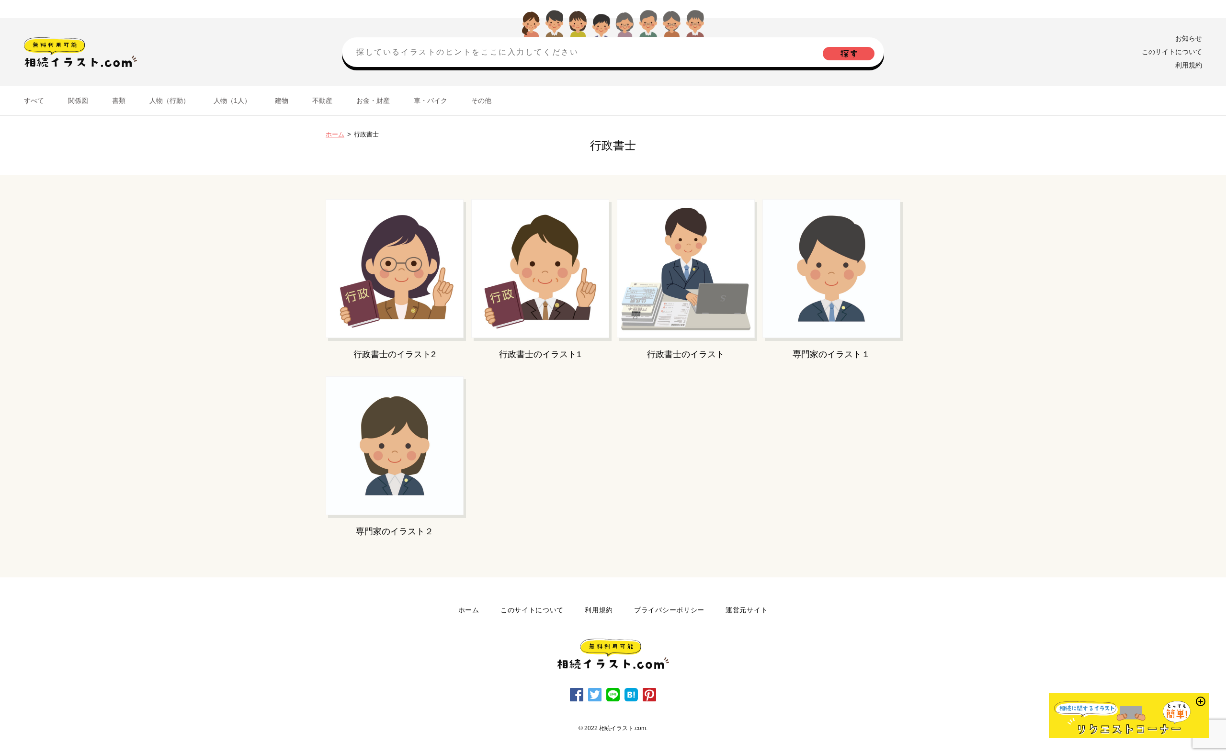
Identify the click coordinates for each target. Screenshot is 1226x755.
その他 (481, 100)
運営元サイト (747, 610)
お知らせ (1188, 38)
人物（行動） (169, 100)
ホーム (335, 134)
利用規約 (1188, 65)
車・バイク (430, 100)
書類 (118, 100)
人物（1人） (232, 100)
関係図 (78, 100)
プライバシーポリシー (669, 610)
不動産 (322, 100)
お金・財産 (373, 100)
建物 (281, 100)
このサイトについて (1172, 52)
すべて (34, 100)
